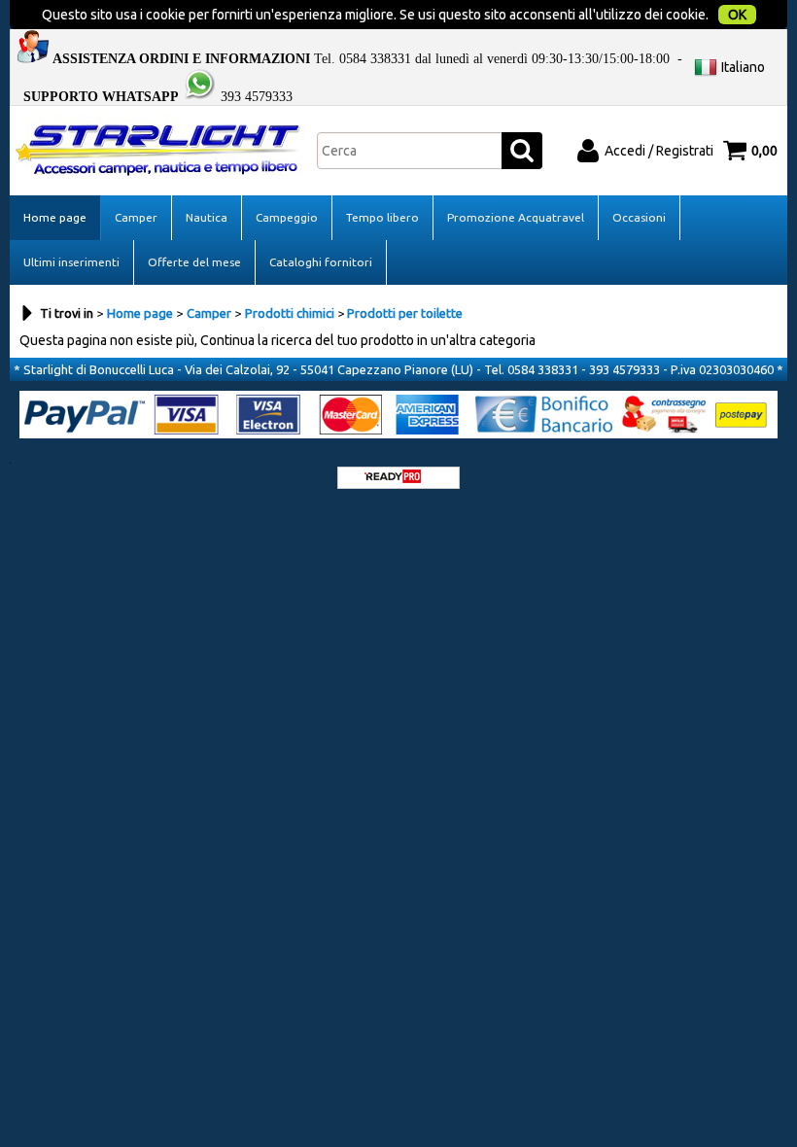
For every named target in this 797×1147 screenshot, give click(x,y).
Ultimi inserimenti (71, 262)
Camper (136, 217)
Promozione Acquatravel (515, 217)
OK (737, 14)
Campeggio (287, 217)
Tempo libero (382, 217)
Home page (55, 217)
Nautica (206, 217)
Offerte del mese (194, 262)
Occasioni (639, 217)
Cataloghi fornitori (320, 262)
